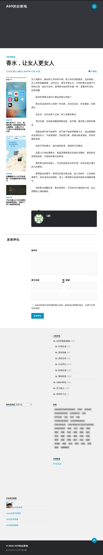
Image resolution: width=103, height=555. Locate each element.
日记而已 (62, 364)
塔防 (56, 432)
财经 (83, 443)
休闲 (69, 428)
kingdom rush (61, 413)
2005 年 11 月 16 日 (31, 71)
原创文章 (62, 358)
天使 (69, 432)
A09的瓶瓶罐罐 (63, 341)
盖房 (87, 440)
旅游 (75, 436)
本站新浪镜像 (12, 519)
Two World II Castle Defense (80, 424)
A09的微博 (17, 507)
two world (60, 424)
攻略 (69, 436)
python (58, 417)
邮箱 (68, 280)
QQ (66, 417)
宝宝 (56, 436)
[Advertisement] (51, 30)
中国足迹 (62, 346)
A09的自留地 (16, 6)
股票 (64, 443)
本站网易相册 (12, 525)
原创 (82, 428)
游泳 (62, 440)
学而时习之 (61, 394)
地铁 (88, 428)
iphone (88, 409)
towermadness (77, 421)
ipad (80, 409)
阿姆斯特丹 (65, 447)
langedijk (75, 413)
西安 (76, 443)
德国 (62, 436)
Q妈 (19, 71)
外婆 (62, 432)
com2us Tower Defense (65, 409)
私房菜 (57, 443)
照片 (75, 440)
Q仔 (72, 417)
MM (84, 413)
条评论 (34, 250)
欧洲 (56, 440)
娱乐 (87, 432)
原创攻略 (62, 352)
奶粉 (75, 432)
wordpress (60, 428)
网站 (63, 281)
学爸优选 (57, 463)
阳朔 (56, 447)
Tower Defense (61, 421)
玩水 (81, 440)
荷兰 (70, 443)
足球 (89, 443)
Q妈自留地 (10, 57)
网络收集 (62, 376)
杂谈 (87, 436)
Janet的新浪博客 (13, 513)
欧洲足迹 (62, 370)
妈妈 (81, 432)
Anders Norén (14, 550)
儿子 (75, 428)
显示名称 (35, 280)
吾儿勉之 (60, 388)
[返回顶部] (94, 540)
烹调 (69, 440)
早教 (81, 436)
